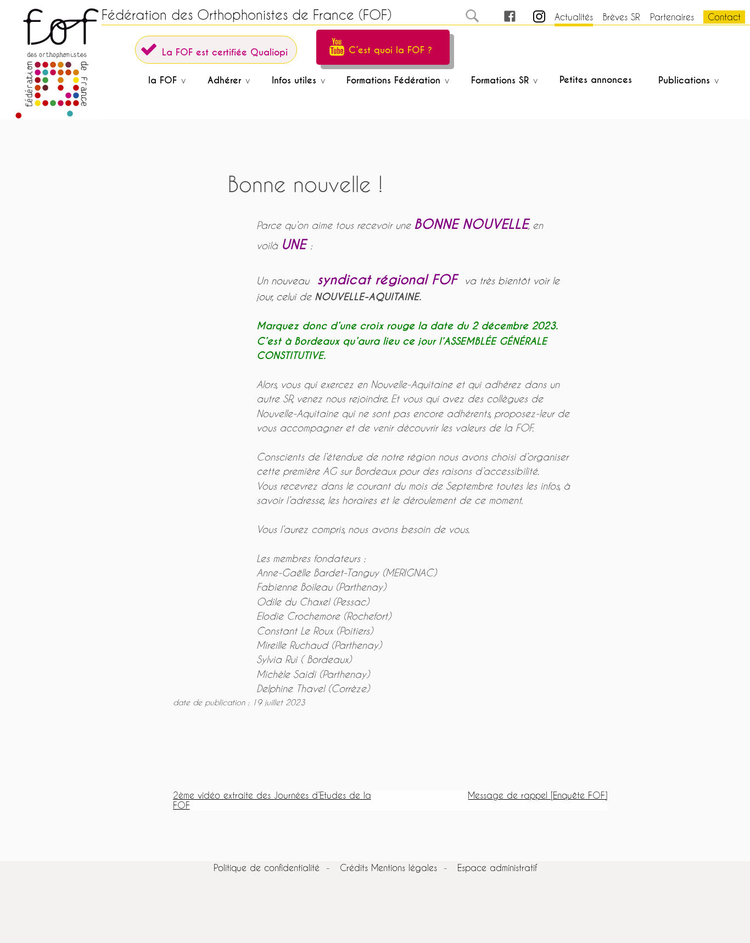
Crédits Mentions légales (388, 867)
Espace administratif (497, 867)
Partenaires (672, 17)
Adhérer (224, 80)
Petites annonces (595, 80)
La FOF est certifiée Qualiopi (225, 52)
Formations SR (500, 80)
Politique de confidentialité (267, 867)
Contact (724, 17)
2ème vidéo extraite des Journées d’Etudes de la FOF (272, 800)
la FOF (162, 80)
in (530, 17)
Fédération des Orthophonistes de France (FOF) (246, 15)
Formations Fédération (393, 80)
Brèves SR (621, 17)
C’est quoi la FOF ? (390, 50)
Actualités (574, 17)
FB (499, 17)
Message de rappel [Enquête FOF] (537, 795)
